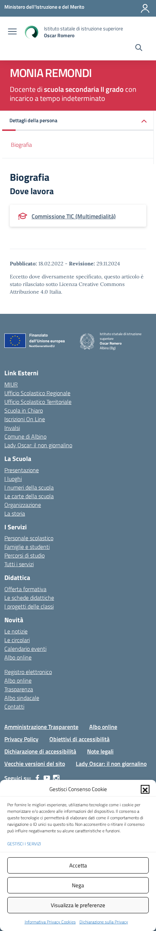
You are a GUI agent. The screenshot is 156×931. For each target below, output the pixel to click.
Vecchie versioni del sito (34, 763)
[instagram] (56, 778)
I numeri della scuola (29, 487)
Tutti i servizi (19, 564)
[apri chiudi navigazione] (12, 32)
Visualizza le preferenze (78, 905)
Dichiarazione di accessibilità (40, 751)
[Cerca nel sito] (138, 48)
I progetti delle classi (29, 606)
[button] (145, 789)
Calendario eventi (25, 648)
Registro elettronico (28, 671)
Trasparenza (18, 689)
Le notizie (16, 631)
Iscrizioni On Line (24, 419)
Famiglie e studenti (27, 546)
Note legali (100, 751)
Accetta (78, 865)
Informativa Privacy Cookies (50, 921)
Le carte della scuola (29, 496)
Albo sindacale (21, 697)
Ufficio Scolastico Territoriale (37, 401)
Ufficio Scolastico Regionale (37, 393)
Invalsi (12, 427)
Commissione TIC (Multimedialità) (74, 216)
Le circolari (17, 640)
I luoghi (13, 478)
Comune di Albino (25, 436)
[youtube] (47, 778)
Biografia (21, 144)
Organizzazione (22, 504)
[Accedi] (145, 8)
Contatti (14, 706)
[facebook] (37, 778)
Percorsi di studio (24, 555)
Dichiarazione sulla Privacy (103, 921)
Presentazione (21, 470)
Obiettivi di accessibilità (79, 739)
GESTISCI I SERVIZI (24, 843)
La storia (14, 513)
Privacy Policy (21, 739)
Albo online (18, 657)
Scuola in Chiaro (23, 410)
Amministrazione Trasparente (41, 726)
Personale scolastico (28, 538)
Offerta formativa (25, 589)
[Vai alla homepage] (31, 32)
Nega (78, 885)
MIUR (11, 384)
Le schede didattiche (29, 597)
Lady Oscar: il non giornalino (38, 445)
